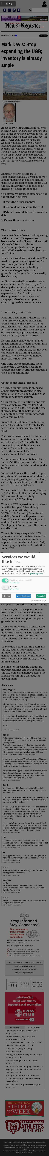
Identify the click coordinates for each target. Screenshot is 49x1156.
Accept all (41, 596)
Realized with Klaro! (38, 600)
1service (14, 582)
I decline (6, 596)
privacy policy (36, 573)
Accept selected (23, 596)
